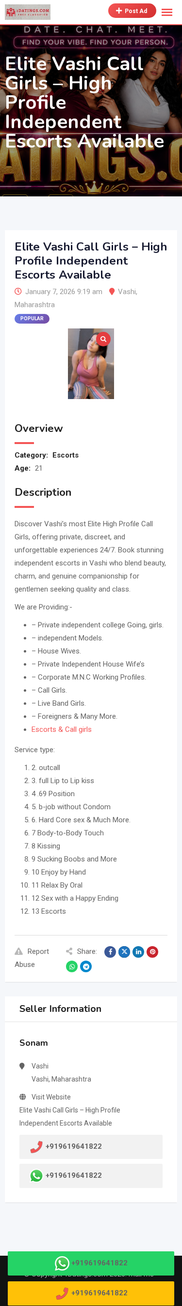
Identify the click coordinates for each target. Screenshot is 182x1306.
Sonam (33, 1043)
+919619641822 (74, 1175)
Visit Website (51, 1097)
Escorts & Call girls (62, 729)
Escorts (65, 455)
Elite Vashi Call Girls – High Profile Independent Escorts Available (69, 1116)
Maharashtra (35, 304)
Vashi (127, 291)
